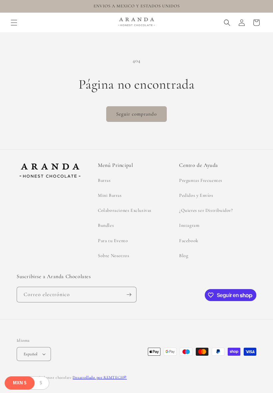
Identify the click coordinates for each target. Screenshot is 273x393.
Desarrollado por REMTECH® (100, 377)
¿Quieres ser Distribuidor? (206, 210)
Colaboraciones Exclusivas (124, 210)
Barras (104, 180)
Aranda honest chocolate (51, 377)
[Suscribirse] (129, 294)
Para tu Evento (113, 240)
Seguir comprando (136, 114)
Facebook (188, 240)
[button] (14, 22)
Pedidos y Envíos (196, 195)
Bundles (106, 225)
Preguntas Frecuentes (200, 180)
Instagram (189, 225)
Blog (183, 255)
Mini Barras (110, 195)
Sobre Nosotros (113, 255)
